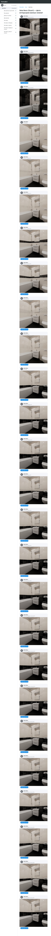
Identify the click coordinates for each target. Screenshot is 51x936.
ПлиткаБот (4, 1)
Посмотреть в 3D (24, 47)
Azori (26, 7)
